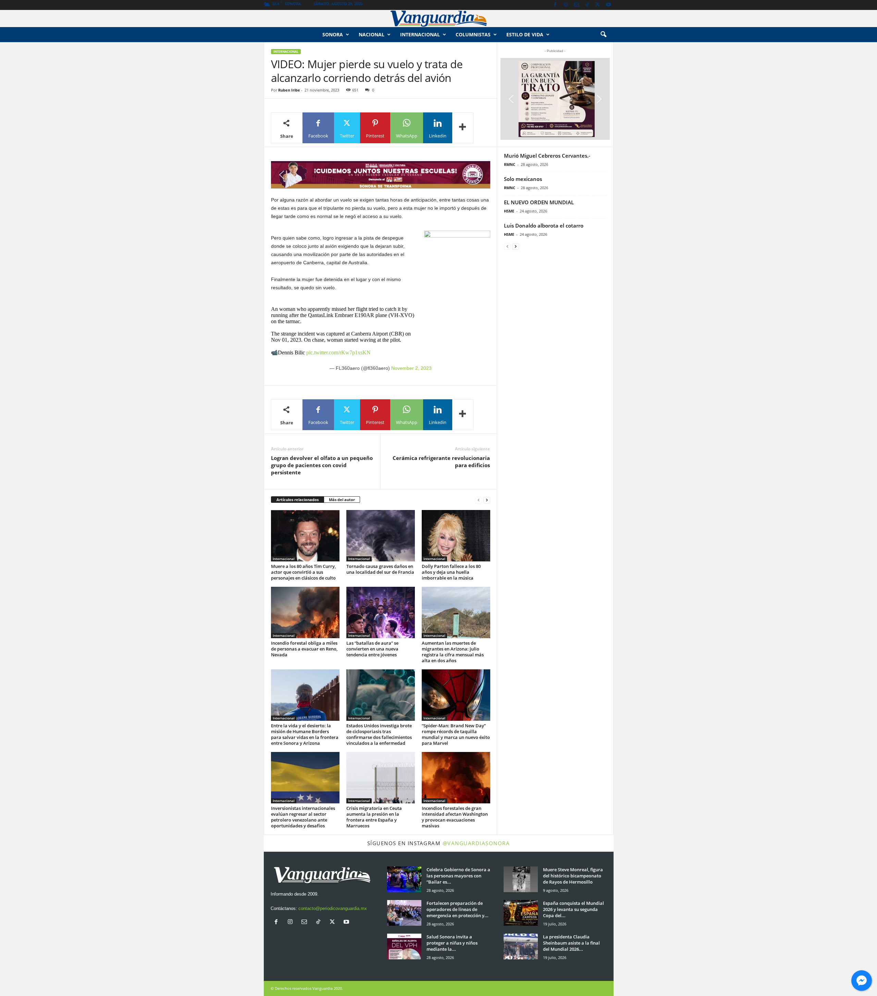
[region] (380, 175)
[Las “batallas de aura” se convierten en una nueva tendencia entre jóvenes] (380, 612)
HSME (509, 211)
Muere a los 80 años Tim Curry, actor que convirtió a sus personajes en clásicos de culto (303, 572)
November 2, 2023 (411, 368)
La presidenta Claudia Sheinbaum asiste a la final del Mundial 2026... (571, 943)
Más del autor (342, 499)
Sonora (332, 34)
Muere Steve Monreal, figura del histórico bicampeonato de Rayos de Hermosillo (573, 875)
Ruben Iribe (289, 90)
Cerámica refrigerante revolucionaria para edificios (441, 461)
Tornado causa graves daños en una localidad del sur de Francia (380, 569)
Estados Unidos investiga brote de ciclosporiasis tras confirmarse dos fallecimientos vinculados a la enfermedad (379, 734)
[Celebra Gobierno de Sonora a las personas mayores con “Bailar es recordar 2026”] (404, 879)
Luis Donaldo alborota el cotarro (543, 225)
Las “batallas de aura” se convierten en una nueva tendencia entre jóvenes (372, 649)
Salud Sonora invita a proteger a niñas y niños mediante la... (452, 943)
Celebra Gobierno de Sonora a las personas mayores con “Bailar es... (458, 875)
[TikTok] (587, 5)
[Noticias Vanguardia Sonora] (438, 18)
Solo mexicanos (523, 178)
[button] (603, 34)
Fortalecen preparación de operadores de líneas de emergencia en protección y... (458, 909)
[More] (462, 127)
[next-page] (486, 499)
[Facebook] (555, 5)
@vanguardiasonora (476, 843)
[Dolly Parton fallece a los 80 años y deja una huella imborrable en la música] (456, 535)
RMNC (509, 164)
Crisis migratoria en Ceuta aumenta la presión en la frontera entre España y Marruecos (374, 817)
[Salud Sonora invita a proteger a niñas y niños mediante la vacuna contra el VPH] (404, 946)
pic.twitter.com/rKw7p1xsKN (338, 352)
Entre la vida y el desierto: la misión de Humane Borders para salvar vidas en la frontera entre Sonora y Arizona (304, 734)
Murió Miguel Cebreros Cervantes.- (547, 155)
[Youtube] (608, 5)
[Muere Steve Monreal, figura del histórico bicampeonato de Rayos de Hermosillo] (521, 879)
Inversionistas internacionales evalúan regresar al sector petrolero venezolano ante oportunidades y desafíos (303, 817)
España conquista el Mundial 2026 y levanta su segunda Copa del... (573, 909)
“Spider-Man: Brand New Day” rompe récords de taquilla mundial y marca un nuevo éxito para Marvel (456, 734)
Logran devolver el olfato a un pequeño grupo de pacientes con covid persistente (322, 465)
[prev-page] (478, 499)
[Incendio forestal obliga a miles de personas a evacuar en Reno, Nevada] (305, 612)
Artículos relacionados (297, 499)
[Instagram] (566, 5)
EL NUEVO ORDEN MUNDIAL (539, 202)
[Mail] (576, 5)
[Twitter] (598, 5)
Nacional (371, 34)
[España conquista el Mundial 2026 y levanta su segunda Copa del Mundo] (521, 913)
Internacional (420, 34)
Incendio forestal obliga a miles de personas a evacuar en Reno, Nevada (304, 649)
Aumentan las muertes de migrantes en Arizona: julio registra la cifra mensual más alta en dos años (453, 652)
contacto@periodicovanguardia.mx (332, 908)
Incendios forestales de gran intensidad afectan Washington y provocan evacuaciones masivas (455, 817)
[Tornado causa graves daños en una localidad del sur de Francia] (380, 535)
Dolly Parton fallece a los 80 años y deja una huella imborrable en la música (451, 572)
